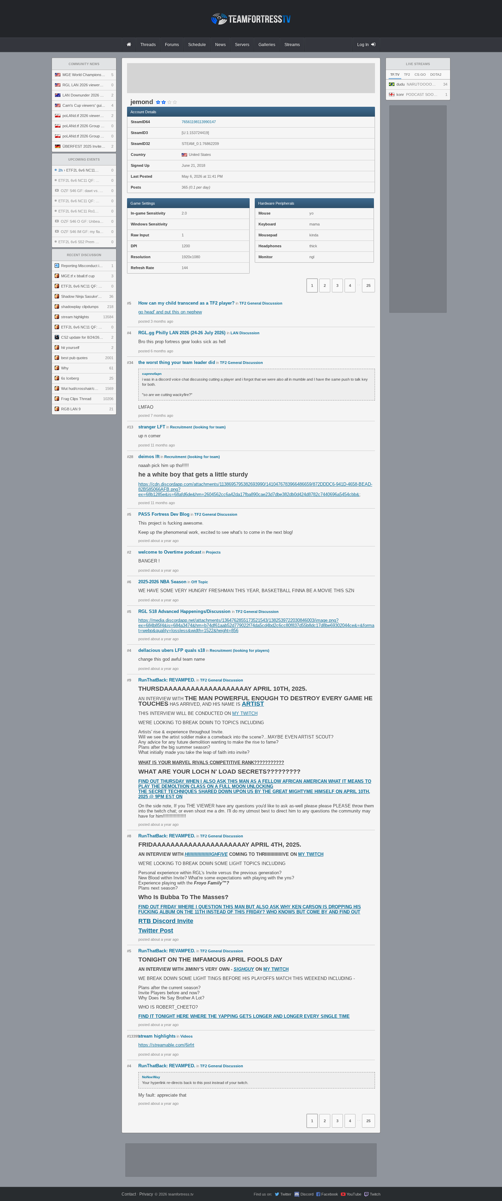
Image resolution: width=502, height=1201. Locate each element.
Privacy (146, 1194)
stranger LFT (151, 426)
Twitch (375, 1194)
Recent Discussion (84, 255)
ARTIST (253, 703)
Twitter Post (155, 930)
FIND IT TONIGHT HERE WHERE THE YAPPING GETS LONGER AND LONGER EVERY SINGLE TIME (244, 1016)
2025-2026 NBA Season (162, 581)
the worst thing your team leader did (176, 362)
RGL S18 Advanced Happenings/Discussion (185, 611)
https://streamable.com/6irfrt (166, 1045)
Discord (307, 1194)
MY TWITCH (244, 713)
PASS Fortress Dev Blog (164, 514)
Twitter (285, 1194)
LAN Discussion (245, 333)
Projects (213, 552)
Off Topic (199, 582)
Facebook (329, 1194)
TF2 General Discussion (260, 303)
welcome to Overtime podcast (169, 552)
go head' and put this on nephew (170, 311)
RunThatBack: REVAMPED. (166, 680)
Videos (186, 1036)
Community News (84, 64)
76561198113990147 (199, 122)
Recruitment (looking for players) (239, 650)
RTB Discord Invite (165, 921)
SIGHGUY (244, 969)
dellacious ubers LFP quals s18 (171, 650)
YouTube (354, 1194)
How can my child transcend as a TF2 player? (186, 303)
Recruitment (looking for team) (198, 427)
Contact (129, 1194)
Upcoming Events (84, 159)
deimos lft (148, 456)
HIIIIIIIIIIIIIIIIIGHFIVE (206, 854)
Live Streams (418, 64)
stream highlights (157, 1036)
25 (368, 285)
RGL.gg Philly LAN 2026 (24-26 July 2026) (182, 332)
